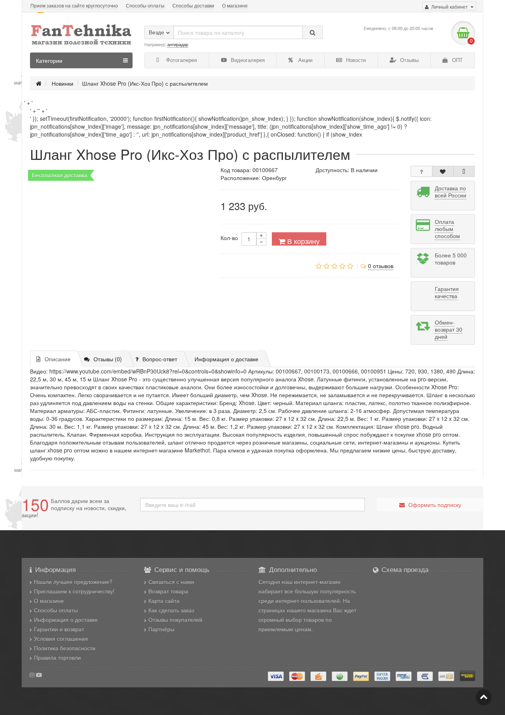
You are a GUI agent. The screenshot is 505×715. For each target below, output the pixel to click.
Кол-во (229, 238)
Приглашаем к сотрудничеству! (74, 591)
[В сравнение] (464, 171)
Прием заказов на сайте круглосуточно (74, 5)
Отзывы (408, 60)
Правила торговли (57, 657)
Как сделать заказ (171, 610)
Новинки (62, 83)
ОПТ (457, 60)
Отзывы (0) (108, 359)
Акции (304, 60)
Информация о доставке (226, 359)
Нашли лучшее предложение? (73, 582)
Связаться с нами (171, 582)
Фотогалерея (181, 60)
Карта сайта (164, 600)
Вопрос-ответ (159, 359)
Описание (58, 359)
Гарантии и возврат (59, 629)
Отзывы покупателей (175, 619)
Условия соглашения (61, 638)
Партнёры (161, 629)
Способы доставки (193, 5)
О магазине (235, 5)
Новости (355, 60)
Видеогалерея (247, 60)
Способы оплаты (145, 5)
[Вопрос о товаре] (421, 171)
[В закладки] (443, 171)
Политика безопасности (64, 648)
